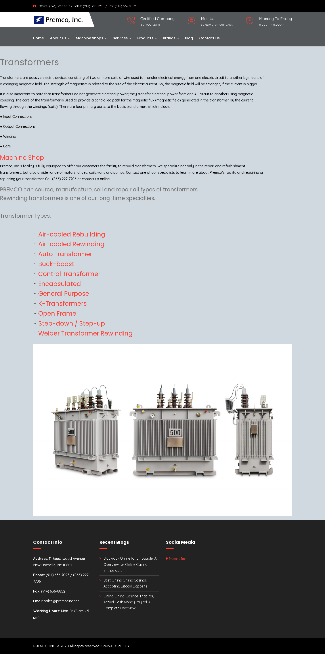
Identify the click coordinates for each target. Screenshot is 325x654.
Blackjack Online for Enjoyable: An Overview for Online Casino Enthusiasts (131, 564)
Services (120, 38)
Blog (189, 38)
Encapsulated (59, 284)
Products (145, 38)
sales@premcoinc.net (217, 25)
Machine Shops (89, 38)
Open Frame (56, 313)
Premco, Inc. (177, 558)
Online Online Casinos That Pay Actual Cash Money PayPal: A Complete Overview (128, 602)
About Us (58, 38)
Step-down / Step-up (71, 323)
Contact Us (209, 38)
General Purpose (63, 293)
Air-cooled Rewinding (71, 244)
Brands (169, 38)
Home (38, 38)
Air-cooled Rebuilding (71, 234)
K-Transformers (62, 303)
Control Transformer (68, 274)
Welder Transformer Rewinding (85, 333)
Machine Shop (22, 157)
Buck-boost (55, 264)
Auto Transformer (64, 254)
